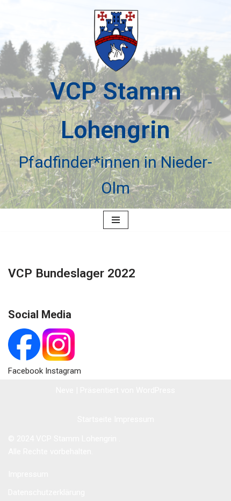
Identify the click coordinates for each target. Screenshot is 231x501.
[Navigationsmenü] (115, 220)
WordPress (155, 390)
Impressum (134, 419)
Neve (65, 390)
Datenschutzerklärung (46, 492)
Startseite (95, 419)
